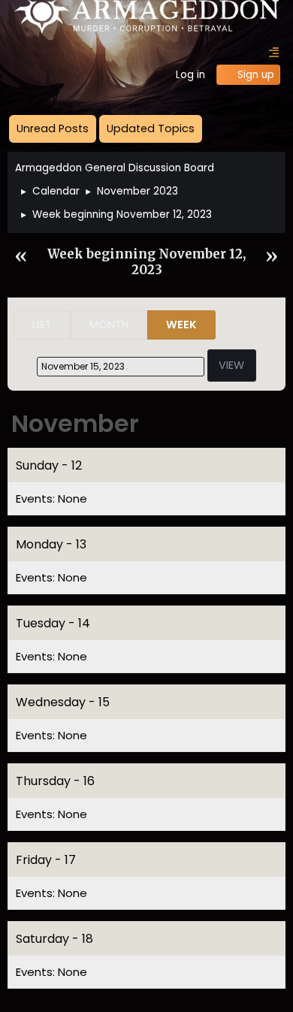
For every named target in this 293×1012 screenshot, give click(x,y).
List (42, 324)
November (75, 423)
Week (181, 324)
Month (108, 324)
